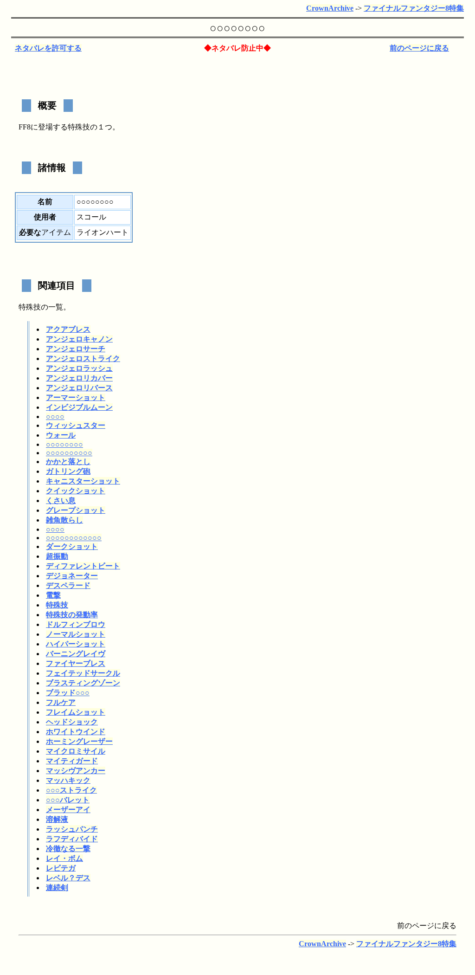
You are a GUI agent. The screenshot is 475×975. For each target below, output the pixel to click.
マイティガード (72, 761)
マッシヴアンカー (75, 771)
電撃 (53, 595)
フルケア (61, 702)
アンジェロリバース (79, 388)
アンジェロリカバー (79, 378)
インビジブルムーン (79, 407)
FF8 (25, 127)
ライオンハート (102, 232)
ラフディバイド (72, 839)
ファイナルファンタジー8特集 (414, 8)
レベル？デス (68, 878)
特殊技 (79, 127)
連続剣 (57, 887)
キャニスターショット (83, 481)
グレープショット (75, 510)
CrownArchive (329, 8)
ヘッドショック (72, 722)
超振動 (57, 556)
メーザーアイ (68, 810)
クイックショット (75, 491)
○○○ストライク (71, 790)
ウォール (61, 435)
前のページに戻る (419, 48)
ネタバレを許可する (48, 48)
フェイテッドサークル (83, 673)
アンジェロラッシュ (79, 368)
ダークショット (72, 546)
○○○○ (55, 416)
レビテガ (61, 868)
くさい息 (61, 500)
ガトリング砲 (68, 471)
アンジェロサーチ (75, 349)
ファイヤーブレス (75, 663)
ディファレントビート (83, 566)
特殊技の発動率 (72, 615)
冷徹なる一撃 (68, 848)
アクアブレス (68, 329)
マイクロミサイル (75, 751)
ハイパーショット (75, 644)
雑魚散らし (64, 520)
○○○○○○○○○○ (69, 453)
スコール (91, 217)
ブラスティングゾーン (83, 683)
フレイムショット (75, 712)
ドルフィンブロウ (75, 624)
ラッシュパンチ (72, 829)
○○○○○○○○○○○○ (74, 538)
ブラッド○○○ (68, 693)
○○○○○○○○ (64, 444)
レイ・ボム (64, 858)
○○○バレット (68, 800)
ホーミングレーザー (79, 741)
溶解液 (57, 819)
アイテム (56, 232)
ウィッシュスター (75, 425)
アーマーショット (75, 397)
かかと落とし (68, 461)
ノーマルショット (75, 634)
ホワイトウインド (75, 732)
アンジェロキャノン (79, 339)
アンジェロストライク (83, 358)
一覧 (55, 307)
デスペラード (68, 585)
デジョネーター (72, 576)
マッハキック (68, 780)
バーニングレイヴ (75, 654)
